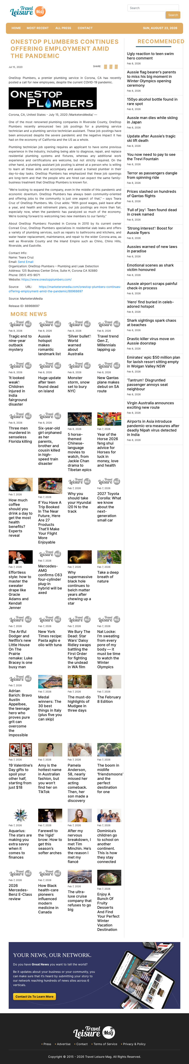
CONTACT (85, 28)
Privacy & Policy (134, 1044)
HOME (16, 28)
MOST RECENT (38, 28)
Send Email (25, 262)
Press (47, 1044)
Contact (82, 1044)
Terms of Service (105, 1044)
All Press (63, 28)
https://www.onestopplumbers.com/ (46, 279)
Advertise (64, 1044)
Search (173, 15)
